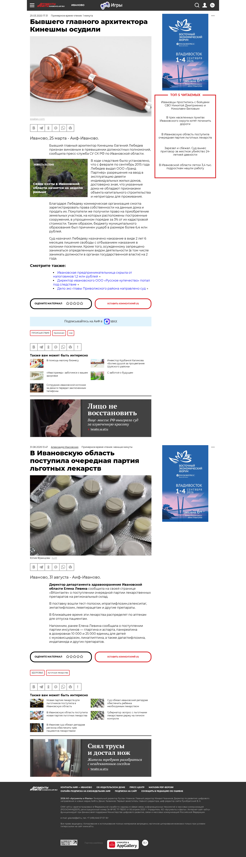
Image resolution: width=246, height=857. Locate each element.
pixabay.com (37, 118)
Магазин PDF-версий (161, 787)
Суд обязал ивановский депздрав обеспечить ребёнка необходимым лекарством (127, 703)
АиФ (54, 558)
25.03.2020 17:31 (39, 15)
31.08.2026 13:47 (39, 447)
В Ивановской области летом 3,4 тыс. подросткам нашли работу (185, 166)
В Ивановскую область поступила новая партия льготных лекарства (67, 714)
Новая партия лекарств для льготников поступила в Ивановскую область (63, 703)
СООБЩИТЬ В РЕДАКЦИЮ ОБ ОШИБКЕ (162, 791)
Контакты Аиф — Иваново (76, 787)
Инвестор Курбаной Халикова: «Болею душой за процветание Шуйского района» (126, 363)
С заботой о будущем (120, 372)
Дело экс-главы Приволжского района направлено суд (101, 288)
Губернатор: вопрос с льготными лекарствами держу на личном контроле (127, 715)
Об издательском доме (110, 787)
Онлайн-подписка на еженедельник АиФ (86, 791)
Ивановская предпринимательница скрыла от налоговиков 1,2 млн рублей (92, 274)
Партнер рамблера (94, 843)
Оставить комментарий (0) (123, 303)
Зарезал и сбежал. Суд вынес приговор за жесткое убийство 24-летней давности (185, 151)
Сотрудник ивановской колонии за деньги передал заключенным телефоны (66, 387)
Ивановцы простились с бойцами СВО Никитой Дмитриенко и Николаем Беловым (185, 105)
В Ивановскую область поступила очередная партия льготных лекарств (185, 136)
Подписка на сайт (126, 791)
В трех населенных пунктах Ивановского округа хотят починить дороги (185, 121)
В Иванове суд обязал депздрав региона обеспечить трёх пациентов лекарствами (66, 727)
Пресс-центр (137, 787)
